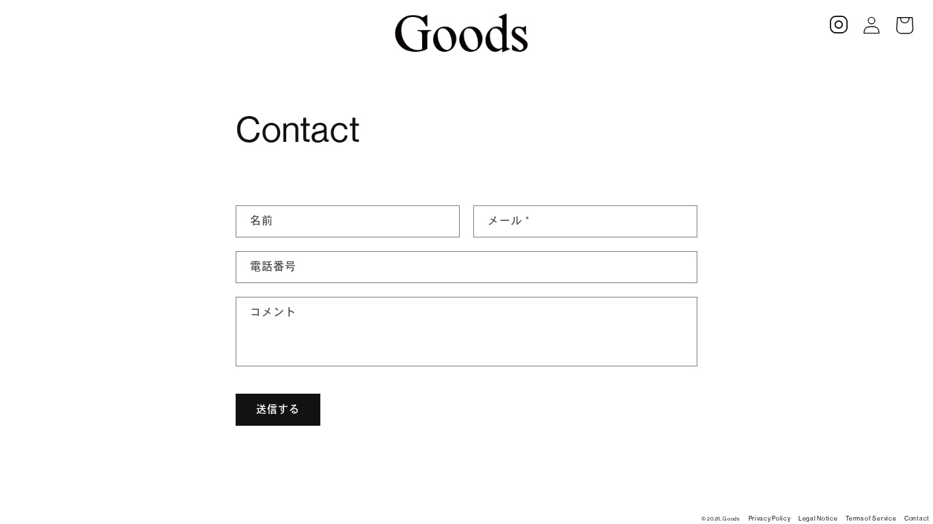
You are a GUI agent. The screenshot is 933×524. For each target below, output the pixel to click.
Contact (917, 518)
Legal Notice (817, 518)
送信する (278, 409)
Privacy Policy (770, 518)
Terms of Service (871, 518)
